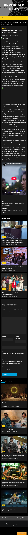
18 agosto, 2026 (12, 270)
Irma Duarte (5, 511)
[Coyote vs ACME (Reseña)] (14, 498)
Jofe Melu (5, 270)
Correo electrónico (18, 337)
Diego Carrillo (5, 244)
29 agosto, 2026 (14, 406)
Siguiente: (12, 210)
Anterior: (13, 203)
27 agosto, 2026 (12, 431)
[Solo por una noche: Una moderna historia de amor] (14, 471)
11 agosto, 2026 (12, 296)
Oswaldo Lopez (6, 406)
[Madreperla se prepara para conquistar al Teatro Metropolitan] (14, 256)
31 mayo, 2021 (13, 35)
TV (3, 517)
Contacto (7, 517)
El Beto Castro (6, 485)
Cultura (4, 28)
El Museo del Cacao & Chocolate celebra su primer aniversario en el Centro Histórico (13, 241)
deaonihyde (5, 35)
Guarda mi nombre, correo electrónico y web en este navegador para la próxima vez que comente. (13, 355)
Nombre (4, 336)
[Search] (26, 18)
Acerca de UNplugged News (18, 517)
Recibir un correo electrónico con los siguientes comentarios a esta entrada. (12, 362)
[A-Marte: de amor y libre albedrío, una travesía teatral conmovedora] (14, 282)
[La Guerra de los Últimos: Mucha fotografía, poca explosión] (14, 444)
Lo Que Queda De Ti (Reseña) (9, 430)
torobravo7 (5, 296)
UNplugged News (14, 7)
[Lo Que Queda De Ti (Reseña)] (14, 419)
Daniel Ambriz (6, 458)
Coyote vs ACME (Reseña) (8, 509)
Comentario (5, 316)
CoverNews (10, 525)
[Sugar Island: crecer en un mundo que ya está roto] (14, 392)
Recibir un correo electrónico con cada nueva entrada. (12, 369)
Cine (3, 426)
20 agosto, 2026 (13, 244)
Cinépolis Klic (16, 57)
